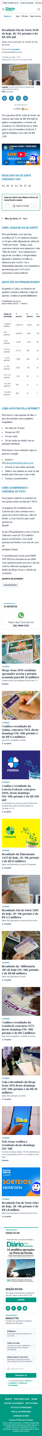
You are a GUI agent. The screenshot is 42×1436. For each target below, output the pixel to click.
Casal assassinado (26, 3)
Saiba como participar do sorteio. (14, 977)
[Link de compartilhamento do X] (18, 98)
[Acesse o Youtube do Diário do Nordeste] (25, 1308)
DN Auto (25, 16)
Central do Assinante (14, 1403)
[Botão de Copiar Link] (25, 98)
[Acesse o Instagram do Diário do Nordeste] (8, 1308)
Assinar (21, 1300)
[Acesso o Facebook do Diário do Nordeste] (13, 1308)
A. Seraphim (15, 49)
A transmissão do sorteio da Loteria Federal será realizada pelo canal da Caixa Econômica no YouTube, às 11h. (19, 805)
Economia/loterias (10, 585)
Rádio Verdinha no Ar (10, 3)
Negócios (7, 16)
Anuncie (8, 1399)
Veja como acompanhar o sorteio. (14, 740)
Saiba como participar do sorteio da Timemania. (19, 864)
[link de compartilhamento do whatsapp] (4, 98)
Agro (18, 16)
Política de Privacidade (21, 1407)
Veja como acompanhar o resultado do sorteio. (19, 1036)
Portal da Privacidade (21, 1412)
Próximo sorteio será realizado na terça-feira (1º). (20, 680)
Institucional (32, 1403)
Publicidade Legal (22, 1399)
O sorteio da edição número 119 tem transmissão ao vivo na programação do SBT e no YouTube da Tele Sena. (21, 1154)
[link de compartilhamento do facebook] (11, 98)
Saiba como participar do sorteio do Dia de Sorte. (20, 920)
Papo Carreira (35, 16)
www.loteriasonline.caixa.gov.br (19, 463)
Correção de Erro (21, 1416)
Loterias (5, 666)
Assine (34, 1399)
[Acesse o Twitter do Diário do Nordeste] (19, 1308)
